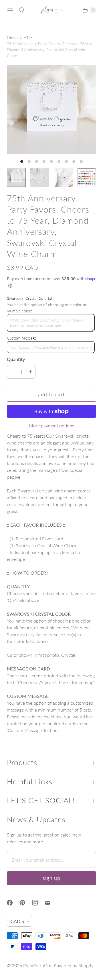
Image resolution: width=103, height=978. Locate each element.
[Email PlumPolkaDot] (51, 902)
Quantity (16, 359)
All (26, 37)
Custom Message (22, 338)
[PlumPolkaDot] (51, 10)
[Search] (21, 10)
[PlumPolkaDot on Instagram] (38, 902)
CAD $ (17, 921)
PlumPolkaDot (37, 965)
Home (12, 37)
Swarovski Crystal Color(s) (29, 298)
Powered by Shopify (74, 965)
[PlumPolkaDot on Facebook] (13, 902)
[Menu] (10, 10)
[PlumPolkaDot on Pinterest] (25, 902)
